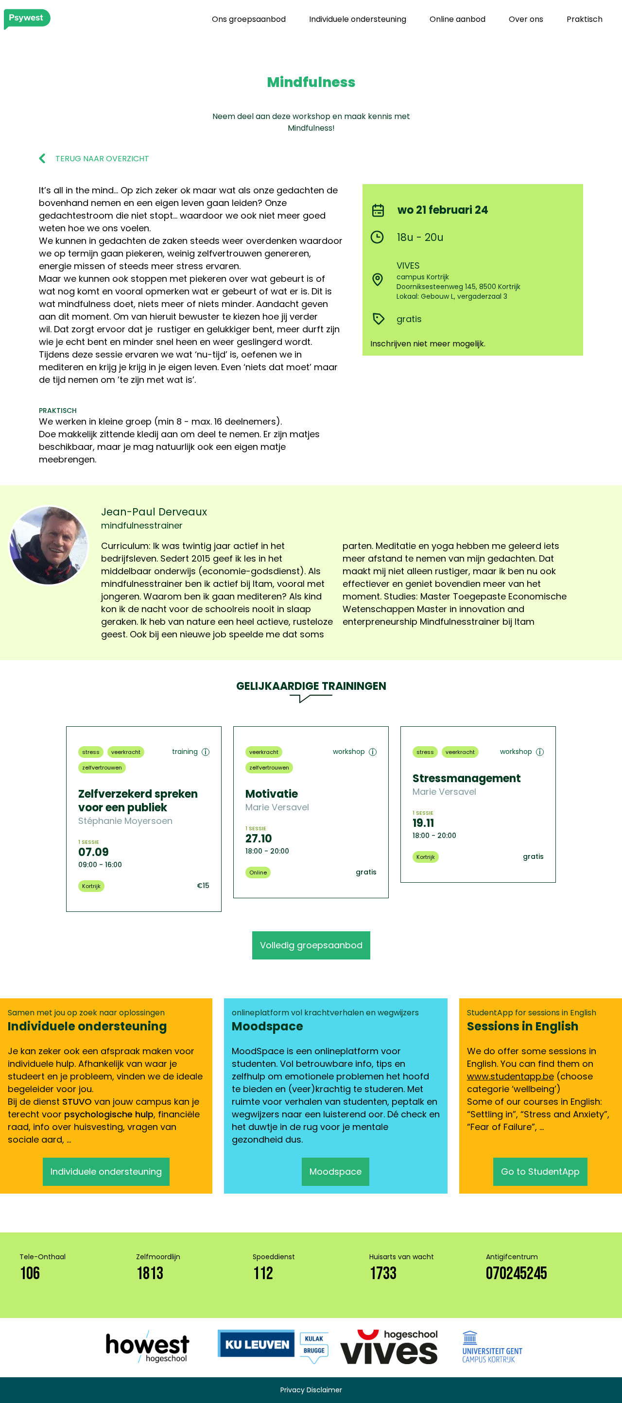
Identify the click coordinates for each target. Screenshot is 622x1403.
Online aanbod (457, 19)
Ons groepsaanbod (249, 19)
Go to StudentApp (540, 1171)
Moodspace (336, 1171)
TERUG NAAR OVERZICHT (102, 159)
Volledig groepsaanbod (311, 945)
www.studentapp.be (510, 1076)
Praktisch (585, 19)
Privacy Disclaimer (311, 1390)
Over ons (526, 19)
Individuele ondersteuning (357, 19)
